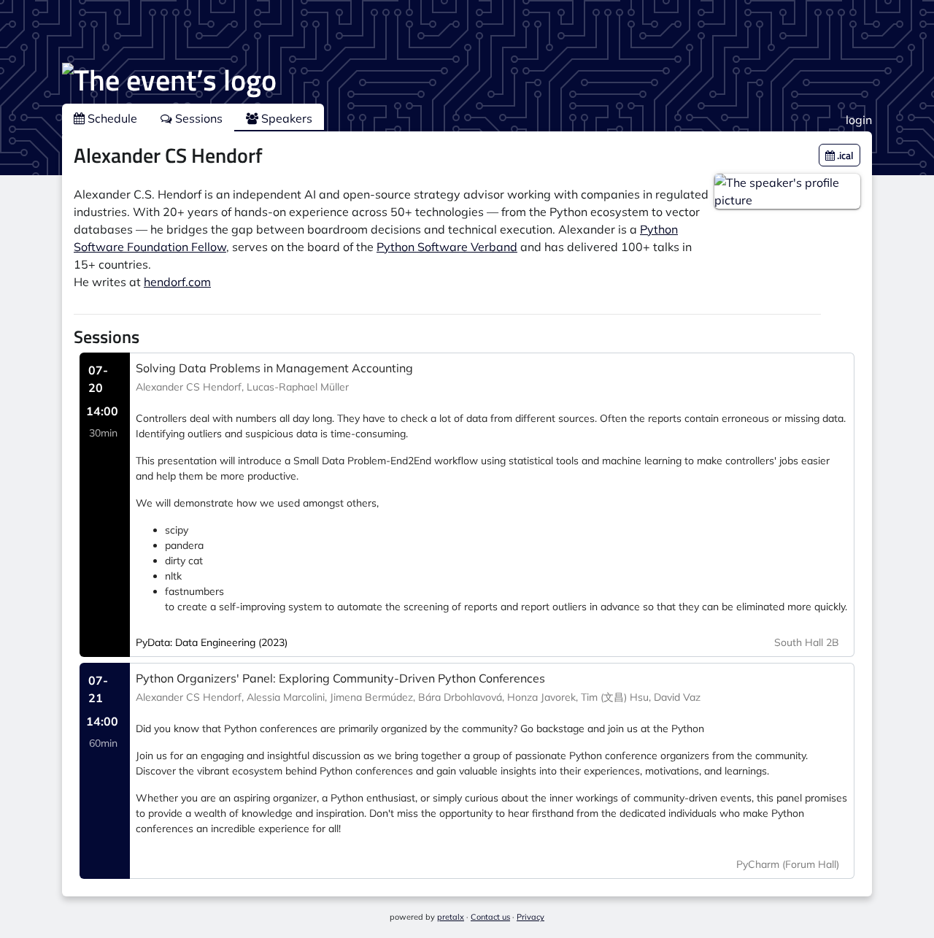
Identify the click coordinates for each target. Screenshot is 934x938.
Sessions (197, 118)
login (859, 119)
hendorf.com (177, 281)
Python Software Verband (447, 246)
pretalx (450, 917)
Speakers (285, 118)
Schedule (111, 118)
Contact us (490, 917)
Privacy (530, 917)
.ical (844, 155)
